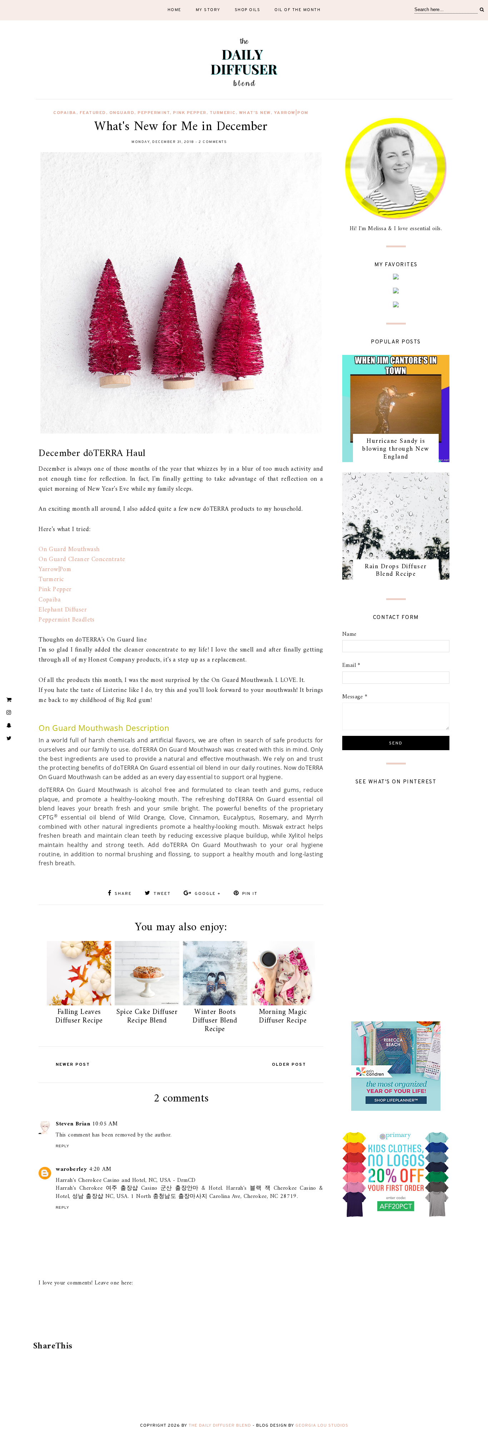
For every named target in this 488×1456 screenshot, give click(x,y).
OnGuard (122, 113)
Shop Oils (247, 10)
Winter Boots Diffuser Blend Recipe (215, 1021)
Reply (62, 1146)
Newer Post (73, 1065)
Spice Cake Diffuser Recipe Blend (147, 1016)
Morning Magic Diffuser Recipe (283, 1016)
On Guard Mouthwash (69, 549)
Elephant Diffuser (63, 609)
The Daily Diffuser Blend (220, 1425)
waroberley (71, 1169)
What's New (255, 113)
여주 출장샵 (122, 1188)
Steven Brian (73, 1124)
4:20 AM (100, 1169)
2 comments (213, 142)
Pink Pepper (189, 113)
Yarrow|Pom (291, 113)
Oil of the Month (297, 10)
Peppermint (154, 113)
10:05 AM (105, 1124)
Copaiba (64, 113)
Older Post (289, 1065)
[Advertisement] (179, 1318)
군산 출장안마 (179, 1188)
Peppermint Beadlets (67, 619)
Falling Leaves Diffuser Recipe (79, 1016)
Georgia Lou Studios (321, 1425)
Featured (93, 113)
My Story (208, 10)
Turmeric (223, 113)
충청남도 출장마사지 (180, 1197)
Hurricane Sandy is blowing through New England (395, 449)
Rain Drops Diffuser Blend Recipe (396, 570)
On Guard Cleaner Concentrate (82, 559)
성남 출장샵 (87, 1197)
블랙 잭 (260, 1188)
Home (174, 10)
